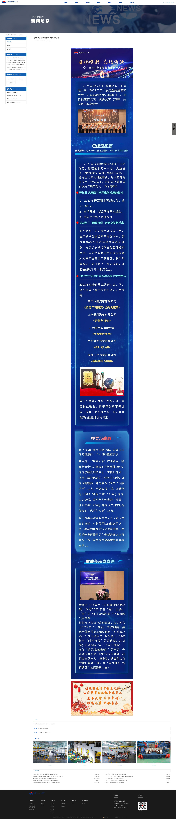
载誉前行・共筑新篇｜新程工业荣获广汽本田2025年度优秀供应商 (16, 62)
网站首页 (66, 2)
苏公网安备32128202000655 (109, 817)
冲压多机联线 (32, 806)
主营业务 (88, 2)
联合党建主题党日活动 (43, 728)
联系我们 (121, 2)
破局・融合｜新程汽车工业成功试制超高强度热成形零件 (16, 58)
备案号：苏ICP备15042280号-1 (122, 817)
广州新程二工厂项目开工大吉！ (44, 732)
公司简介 (52, 803)
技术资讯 (9, 49)
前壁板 (21, 79)
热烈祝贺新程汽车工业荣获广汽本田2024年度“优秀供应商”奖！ (48, 782)
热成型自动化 (32, 807)
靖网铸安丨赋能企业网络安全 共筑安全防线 (115, 782)
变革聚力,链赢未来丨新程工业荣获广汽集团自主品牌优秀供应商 (16, 64)
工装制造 (31, 803)
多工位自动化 (32, 805)
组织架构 (52, 806)
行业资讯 (9, 45)
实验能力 (52, 810)
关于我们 (99, 2)
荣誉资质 (52, 812)
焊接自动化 (31, 809)
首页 (12, 34)
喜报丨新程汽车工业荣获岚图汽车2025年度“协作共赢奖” (46, 780)
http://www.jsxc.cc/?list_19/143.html (46, 724)
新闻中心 (110, 2)
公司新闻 (20, 34)
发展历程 (52, 805)
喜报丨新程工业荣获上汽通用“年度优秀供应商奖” (16, 60)
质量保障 (52, 809)
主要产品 (42, 805)
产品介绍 (42, 803)
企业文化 (52, 807)
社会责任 (84, 803)
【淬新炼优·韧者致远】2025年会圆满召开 (16, 69)
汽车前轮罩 (11, 79)
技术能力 (77, 2)
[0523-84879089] (174, 125)
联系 (72, 803)
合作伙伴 (52, 813)
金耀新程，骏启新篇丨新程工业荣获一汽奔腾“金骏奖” (16, 67)
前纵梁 (11, 82)
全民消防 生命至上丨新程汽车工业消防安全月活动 (116, 780)
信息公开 (132, 2)
